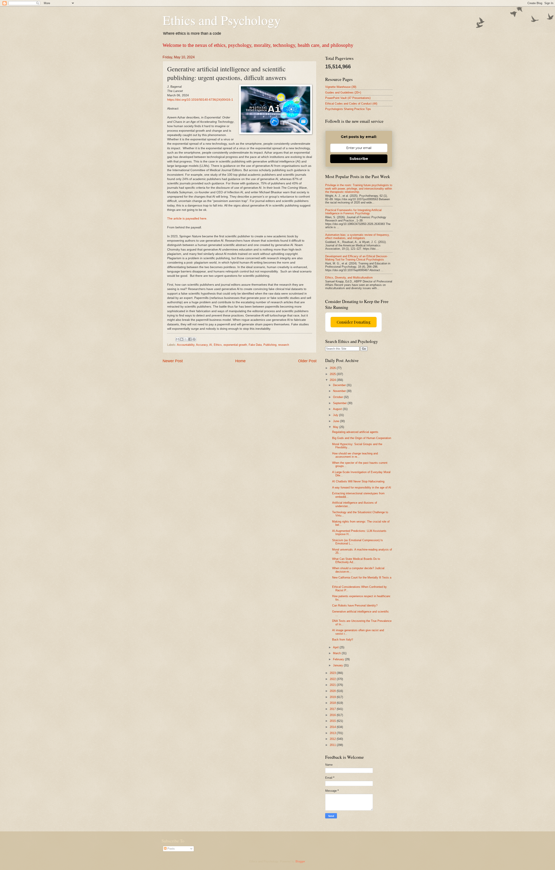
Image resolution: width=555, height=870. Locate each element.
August (338, 409)
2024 (333, 380)
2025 (333, 374)
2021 (333, 684)
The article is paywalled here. (187, 218)
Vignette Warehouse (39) (340, 86)
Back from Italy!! (342, 639)
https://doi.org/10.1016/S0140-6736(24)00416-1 (200, 99)
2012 (333, 739)
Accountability (185, 344)
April (336, 647)
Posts (170, 848)
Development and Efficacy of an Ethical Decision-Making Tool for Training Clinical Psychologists (356, 258)
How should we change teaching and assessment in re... (355, 455)
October (338, 397)
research (283, 344)
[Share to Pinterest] (194, 339)
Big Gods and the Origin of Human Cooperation (361, 438)
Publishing (269, 344)
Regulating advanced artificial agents (355, 432)
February (339, 659)
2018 (333, 703)
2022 (333, 679)
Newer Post (173, 361)
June (336, 421)
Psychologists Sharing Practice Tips (348, 109)
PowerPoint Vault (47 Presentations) (348, 98)
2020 (333, 691)
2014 (333, 727)
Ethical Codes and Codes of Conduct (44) (351, 103)
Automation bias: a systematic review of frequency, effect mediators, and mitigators (357, 236)
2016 (333, 715)
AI (210, 344)
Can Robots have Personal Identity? (354, 605)
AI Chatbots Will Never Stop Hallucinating (358, 481)
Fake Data (255, 344)
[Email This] (177, 339)
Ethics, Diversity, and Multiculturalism (349, 277)
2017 (333, 709)
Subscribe (358, 159)
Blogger (300, 861)
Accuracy (202, 344)
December (340, 385)
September (340, 403)
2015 (333, 721)
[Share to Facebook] (190, 339)
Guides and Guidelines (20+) (343, 92)
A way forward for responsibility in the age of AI (361, 487)
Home (240, 361)
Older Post (307, 361)
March (337, 653)
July (336, 415)
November (340, 391)
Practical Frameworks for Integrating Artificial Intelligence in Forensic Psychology (353, 211)
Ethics (218, 344)
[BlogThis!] (182, 339)
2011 (333, 745)
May (336, 427)
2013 (333, 733)
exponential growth (235, 344)
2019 (333, 697)
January (338, 665)
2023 (333, 673)
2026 (333, 368)
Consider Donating (354, 322)
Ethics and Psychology (222, 20)
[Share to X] (186, 339)
